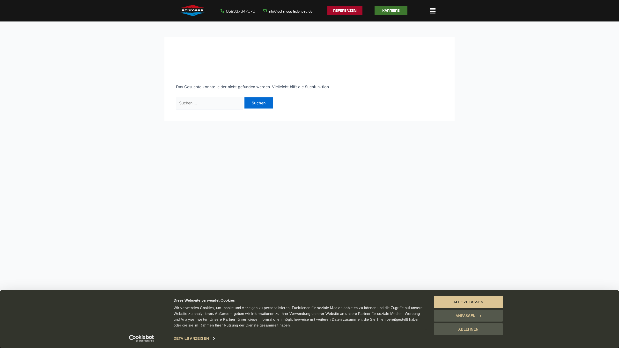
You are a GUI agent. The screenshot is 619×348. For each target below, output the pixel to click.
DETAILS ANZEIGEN (191, 338)
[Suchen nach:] (210, 103)
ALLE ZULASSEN (468, 302)
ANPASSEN (466, 315)
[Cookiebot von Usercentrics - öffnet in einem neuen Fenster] (141, 338)
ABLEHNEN (468, 329)
